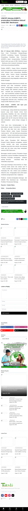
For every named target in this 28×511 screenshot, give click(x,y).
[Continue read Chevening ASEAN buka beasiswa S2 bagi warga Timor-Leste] (7, 442)
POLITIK (11, 5)
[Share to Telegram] (26, 25)
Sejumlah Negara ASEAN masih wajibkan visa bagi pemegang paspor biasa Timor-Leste (20, 451)
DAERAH (7, 5)
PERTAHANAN (17, 5)
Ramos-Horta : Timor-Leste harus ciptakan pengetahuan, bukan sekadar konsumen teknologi (7, 278)
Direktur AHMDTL (5, 193)
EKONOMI (4, 467)
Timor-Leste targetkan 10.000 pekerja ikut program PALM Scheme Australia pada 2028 (6, 470)
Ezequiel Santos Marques (17, 193)
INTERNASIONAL (5, 256)
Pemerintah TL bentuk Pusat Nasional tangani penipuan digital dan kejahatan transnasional (20, 241)
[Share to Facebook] (17, 25)
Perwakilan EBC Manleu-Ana (8, 198)
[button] (3, 509)
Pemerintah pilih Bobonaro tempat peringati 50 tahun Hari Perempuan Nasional (7, 241)
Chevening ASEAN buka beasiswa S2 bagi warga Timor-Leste (6, 451)
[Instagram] (19, 25)
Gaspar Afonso (17, 196)
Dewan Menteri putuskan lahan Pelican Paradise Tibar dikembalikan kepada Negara (20, 470)
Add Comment (5, 313)
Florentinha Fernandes (6, 196)
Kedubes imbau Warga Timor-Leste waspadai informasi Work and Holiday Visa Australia (20, 278)
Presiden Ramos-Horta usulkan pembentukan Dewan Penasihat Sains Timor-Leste (19, 259)
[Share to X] (22, 25)
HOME (2, 5)
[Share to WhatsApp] (24, 25)
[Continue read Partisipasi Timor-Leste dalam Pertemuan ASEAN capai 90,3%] (7, 250)
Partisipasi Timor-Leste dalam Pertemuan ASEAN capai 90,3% (6, 259)
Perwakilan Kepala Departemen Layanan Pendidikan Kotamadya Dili (13, 202)
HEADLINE (18, 256)
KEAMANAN (23, 5)
